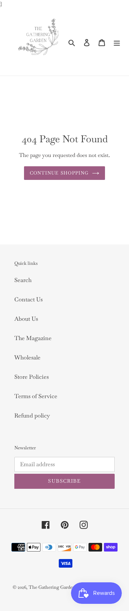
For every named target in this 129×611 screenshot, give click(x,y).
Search (23, 280)
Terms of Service (35, 396)
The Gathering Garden (52, 587)
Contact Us (28, 299)
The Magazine (33, 338)
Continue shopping (59, 173)
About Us (26, 319)
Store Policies (31, 377)
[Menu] (116, 42)
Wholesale (27, 357)
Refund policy (32, 415)
